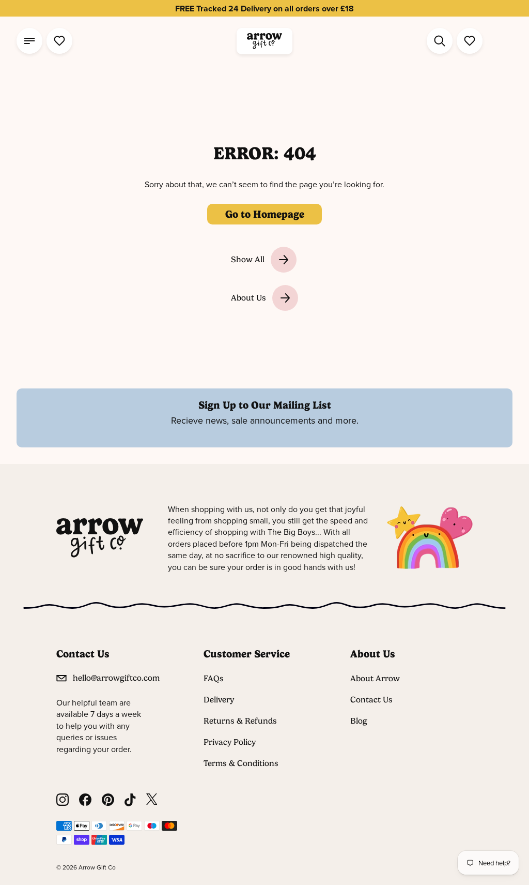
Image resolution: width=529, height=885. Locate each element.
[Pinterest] (108, 799)
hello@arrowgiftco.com (116, 678)
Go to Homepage (264, 214)
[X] (152, 799)
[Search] (440, 41)
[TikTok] (130, 799)
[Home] (264, 41)
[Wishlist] (59, 41)
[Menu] (29, 41)
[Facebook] (85, 799)
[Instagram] (62, 799)
